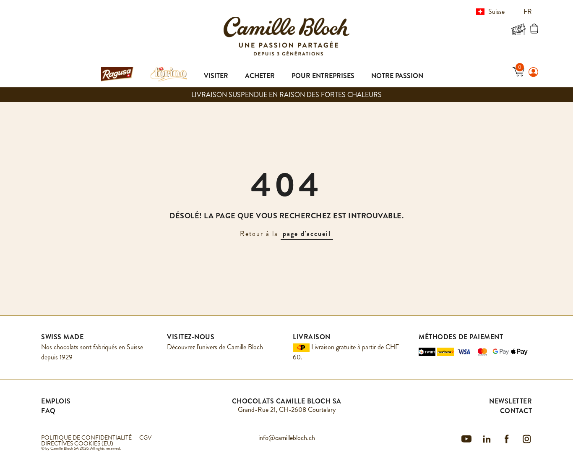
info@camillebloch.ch (286, 438)
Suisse (496, 11)
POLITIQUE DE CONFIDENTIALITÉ (86, 437)
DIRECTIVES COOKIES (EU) (77, 443)
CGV (145, 437)
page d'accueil (307, 233)
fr (529, 11)
